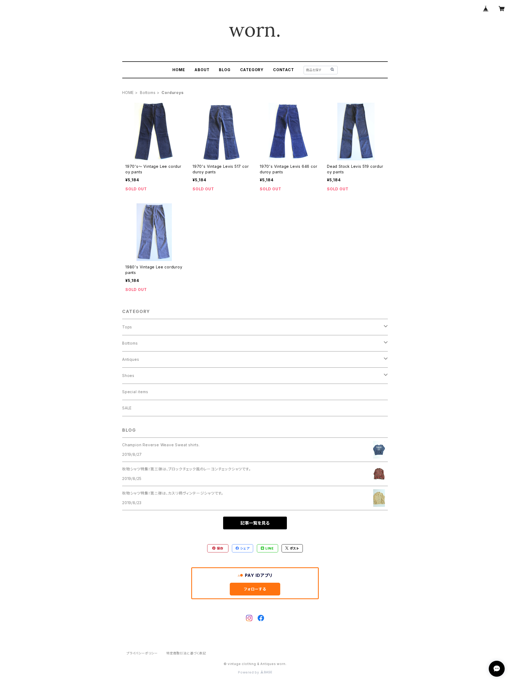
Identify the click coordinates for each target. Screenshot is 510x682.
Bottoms (148, 92)
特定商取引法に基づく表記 (186, 653)
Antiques (130, 359)
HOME (178, 69)
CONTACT (283, 69)
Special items (135, 391)
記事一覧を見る (255, 523)
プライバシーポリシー (142, 653)
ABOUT (201, 69)
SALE (127, 408)
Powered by (249, 672)
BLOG (224, 69)
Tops (127, 327)
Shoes (128, 375)
